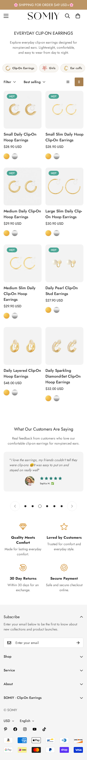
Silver (15, 156)
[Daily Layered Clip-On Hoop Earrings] (23, 346)
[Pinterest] (5, 729)
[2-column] (79, 82)
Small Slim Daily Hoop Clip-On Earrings (64, 137)
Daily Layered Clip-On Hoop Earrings (22, 373)
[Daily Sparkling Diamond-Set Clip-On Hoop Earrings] (64, 346)
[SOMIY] (43, 16)
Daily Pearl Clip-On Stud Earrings (61, 290)
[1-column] (68, 82)
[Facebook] (15, 729)
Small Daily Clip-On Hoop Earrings (20, 137)
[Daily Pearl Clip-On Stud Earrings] (64, 263)
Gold (6, 156)
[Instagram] (25, 729)
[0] (77, 15)
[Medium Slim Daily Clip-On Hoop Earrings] (23, 263)
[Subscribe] (78, 643)
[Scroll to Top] (78, 734)
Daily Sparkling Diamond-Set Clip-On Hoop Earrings (63, 376)
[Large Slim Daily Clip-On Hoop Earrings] (64, 186)
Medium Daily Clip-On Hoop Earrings (22, 214)
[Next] (72, 506)
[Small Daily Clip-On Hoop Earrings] (23, 110)
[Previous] (15, 506)
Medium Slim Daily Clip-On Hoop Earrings (20, 293)
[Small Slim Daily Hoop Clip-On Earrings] (64, 110)
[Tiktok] (44, 729)
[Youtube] (34, 729)
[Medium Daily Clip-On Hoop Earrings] (23, 186)
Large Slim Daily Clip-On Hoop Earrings (63, 214)
